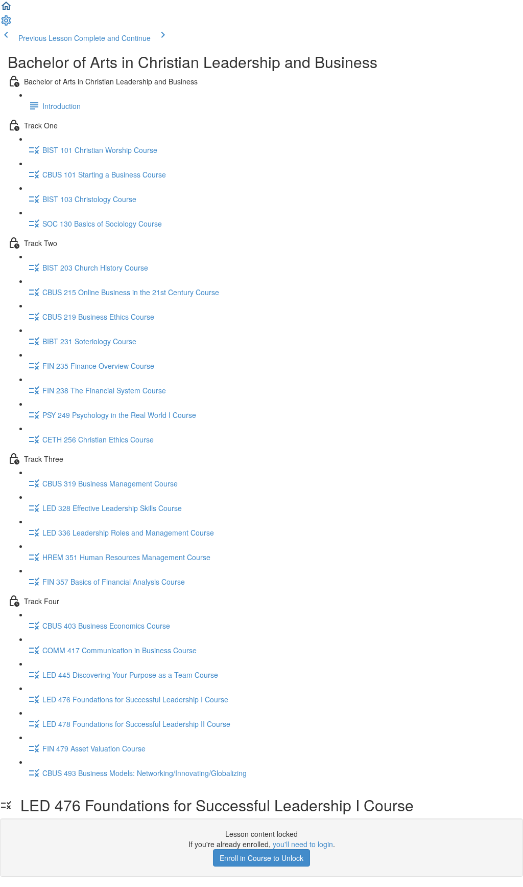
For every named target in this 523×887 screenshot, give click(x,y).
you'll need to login (303, 844)
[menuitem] (6, 23)
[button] (6, 9)
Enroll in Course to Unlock (261, 858)
